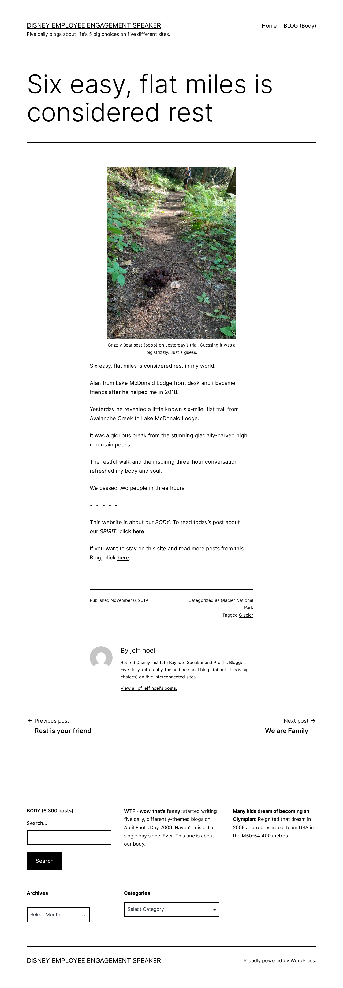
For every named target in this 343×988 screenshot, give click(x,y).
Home (269, 25)
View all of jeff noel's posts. (149, 688)
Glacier (246, 615)
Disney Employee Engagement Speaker (94, 25)
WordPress (302, 960)
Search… (37, 823)
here (138, 531)
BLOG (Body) (300, 25)
